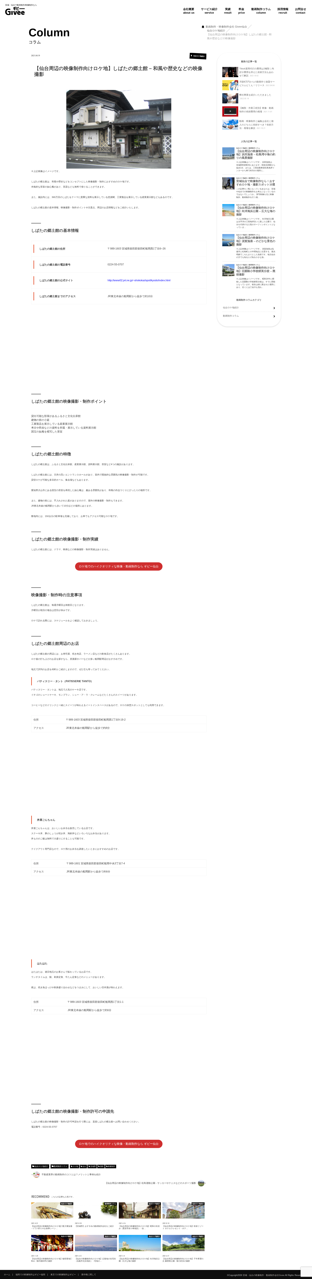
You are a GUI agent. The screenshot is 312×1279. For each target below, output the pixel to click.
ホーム (7, 1274)
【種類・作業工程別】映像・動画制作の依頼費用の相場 (256, 110)
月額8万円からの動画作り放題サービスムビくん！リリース (257, 83)
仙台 (84, 1166)
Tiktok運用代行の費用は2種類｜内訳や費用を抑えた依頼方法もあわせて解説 (256, 72)
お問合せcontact (300, 11)
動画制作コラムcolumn (261, 11)
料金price (241, 11)
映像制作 (111, 1166)
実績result (228, 11)
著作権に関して (88, 1274)
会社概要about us (188, 11)
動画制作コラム (60, 1166)
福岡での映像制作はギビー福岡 (30, 1274)
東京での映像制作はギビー (63, 1274)
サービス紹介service (209, 11)
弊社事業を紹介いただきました (255, 97)
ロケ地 (75, 1166)
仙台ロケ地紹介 (41, 1166)
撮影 (102, 1166)
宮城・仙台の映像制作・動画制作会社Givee (263, 1275)
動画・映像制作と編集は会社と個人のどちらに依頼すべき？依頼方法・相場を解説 (256, 124)
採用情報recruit (282, 11)
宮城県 (93, 1166)
